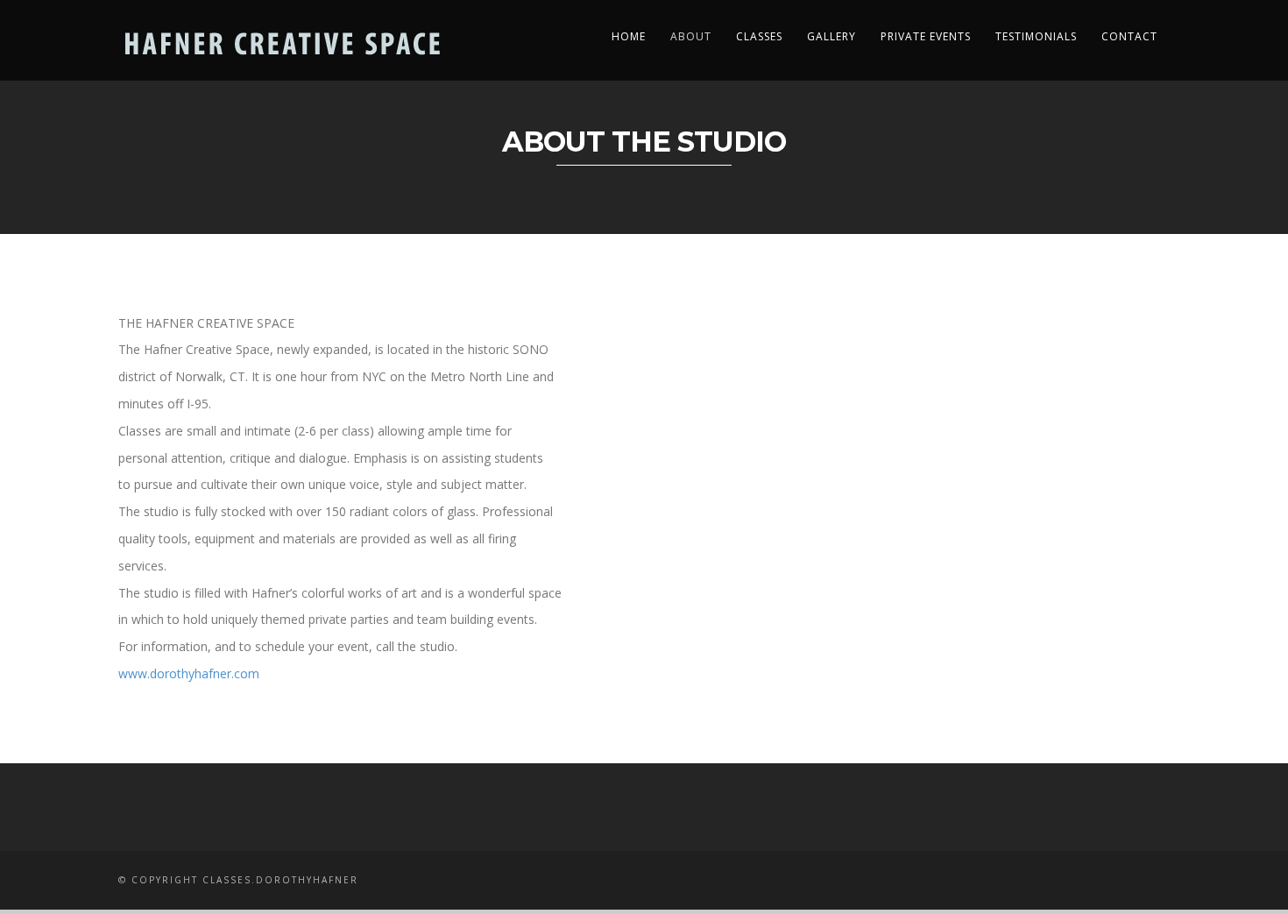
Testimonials (1036, 36)
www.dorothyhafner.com (188, 673)
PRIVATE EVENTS (926, 36)
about (690, 36)
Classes (759, 36)
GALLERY (831, 36)
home (629, 36)
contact (1129, 36)
